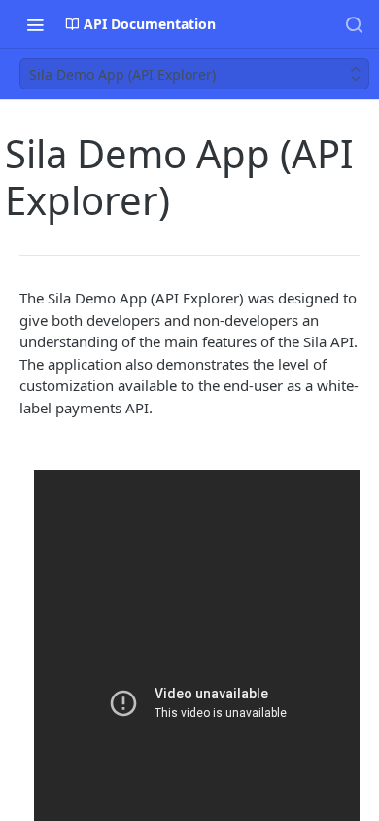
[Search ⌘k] (353, 24)
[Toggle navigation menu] (35, 24)
